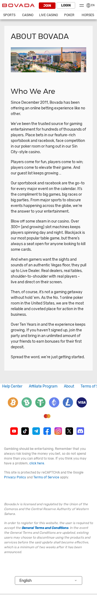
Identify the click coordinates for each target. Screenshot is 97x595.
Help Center (12, 386)
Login (66, 5)
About (69, 386)
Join (47, 6)
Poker (69, 15)
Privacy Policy (15, 477)
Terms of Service (46, 477)
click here (36, 463)
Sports (9, 15)
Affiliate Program (43, 386)
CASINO (27, 15)
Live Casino (48, 15)
